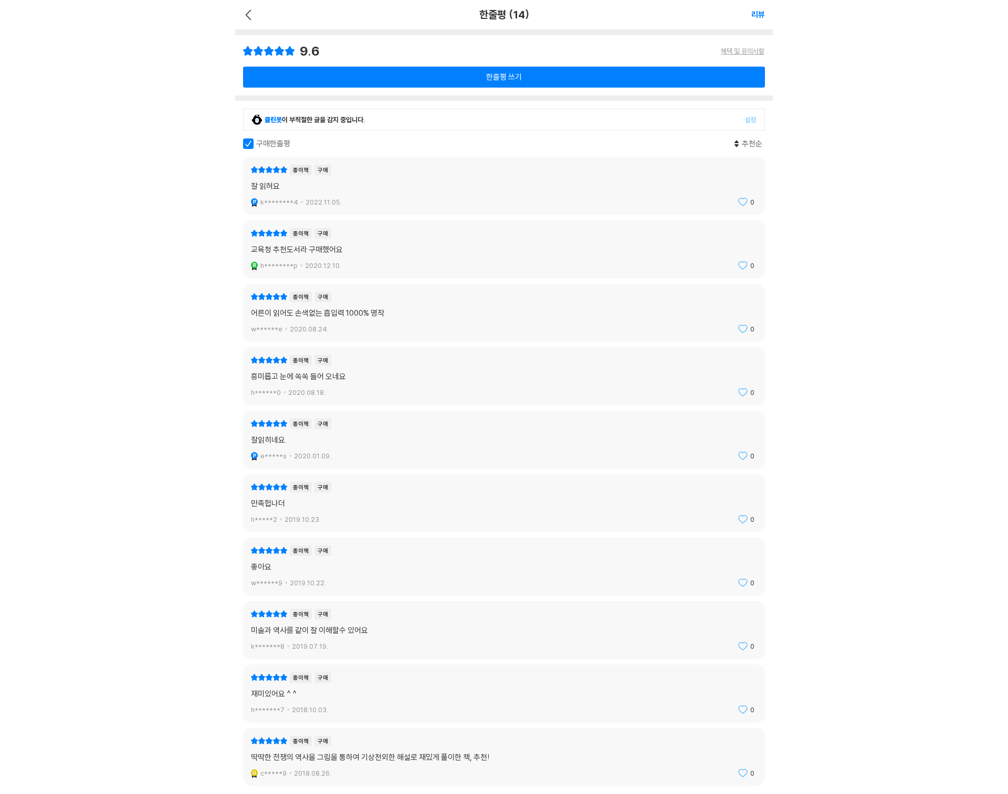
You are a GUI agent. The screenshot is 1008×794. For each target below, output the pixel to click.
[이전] (247, 15)
